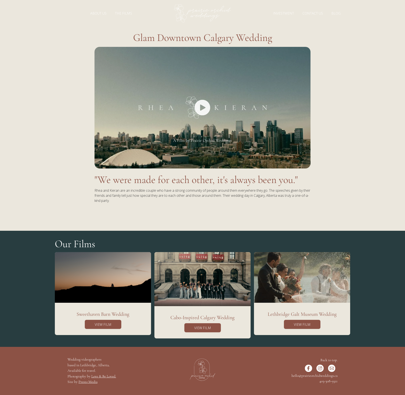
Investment (283, 13)
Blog (336, 13)
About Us (98, 13)
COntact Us (312, 13)
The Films (123, 13)
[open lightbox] (202, 107)
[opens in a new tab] (308, 368)
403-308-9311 (328, 381)
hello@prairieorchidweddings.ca (315, 376)
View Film (103, 324)
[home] (202, 13)
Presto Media (87, 382)
